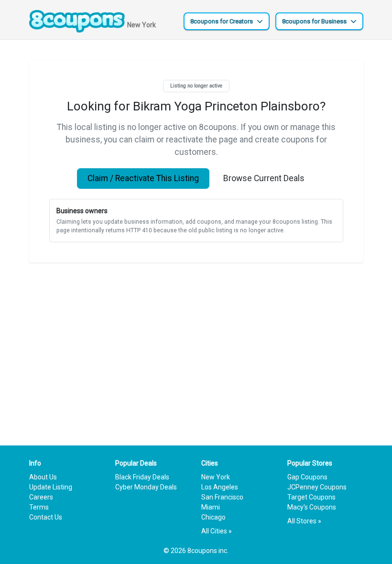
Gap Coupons (307, 477)
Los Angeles (219, 487)
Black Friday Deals (142, 477)
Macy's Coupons (311, 507)
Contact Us (45, 517)
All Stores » (304, 521)
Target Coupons (311, 497)
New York (215, 477)
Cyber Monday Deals (146, 487)
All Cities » (216, 531)
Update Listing (50, 487)
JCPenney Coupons (317, 487)
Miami (210, 507)
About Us (43, 477)
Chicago (213, 517)
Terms (39, 507)
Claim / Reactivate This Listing (143, 178)
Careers (41, 497)
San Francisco (222, 497)
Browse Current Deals (264, 178)
